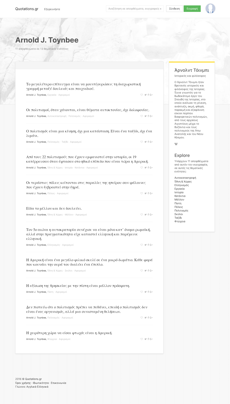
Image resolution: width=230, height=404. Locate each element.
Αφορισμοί (64, 94)
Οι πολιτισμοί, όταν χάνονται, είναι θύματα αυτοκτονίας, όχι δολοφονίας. (87, 109)
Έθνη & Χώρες (55, 167)
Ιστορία (69, 167)
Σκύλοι (68, 270)
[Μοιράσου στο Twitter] (145, 94)
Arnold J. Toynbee (36, 94)
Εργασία (51, 94)
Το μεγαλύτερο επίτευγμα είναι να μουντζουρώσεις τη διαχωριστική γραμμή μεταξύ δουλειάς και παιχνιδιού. (83, 86)
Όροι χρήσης (23, 382)
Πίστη (50, 292)
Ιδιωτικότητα (41, 382)
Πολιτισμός (74, 116)
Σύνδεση (174, 8)
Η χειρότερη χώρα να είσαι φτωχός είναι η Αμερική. (69, 332)
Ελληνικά (42, 386)
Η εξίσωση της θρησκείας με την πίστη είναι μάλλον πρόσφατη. (78, 285)
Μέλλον (69, 214)
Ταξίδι (65, 141)
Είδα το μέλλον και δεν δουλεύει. (54, 208)
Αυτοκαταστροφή (56, 116)
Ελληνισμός (53, 245)
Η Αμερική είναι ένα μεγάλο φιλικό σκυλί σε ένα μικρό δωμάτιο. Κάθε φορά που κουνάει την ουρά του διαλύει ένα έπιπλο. (89, 262)
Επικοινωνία (58, 382)
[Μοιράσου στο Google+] (151, 94)
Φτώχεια (52, 339)
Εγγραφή (192, 8)
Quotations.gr (26, 9)
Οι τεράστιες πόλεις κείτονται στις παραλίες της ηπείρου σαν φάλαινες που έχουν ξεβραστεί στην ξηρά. (86, 184)
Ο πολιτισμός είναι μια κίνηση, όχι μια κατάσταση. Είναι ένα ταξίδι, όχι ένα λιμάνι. (89, 133)
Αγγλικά (31, 386)
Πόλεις (51, 193)
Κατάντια (79, 167)
